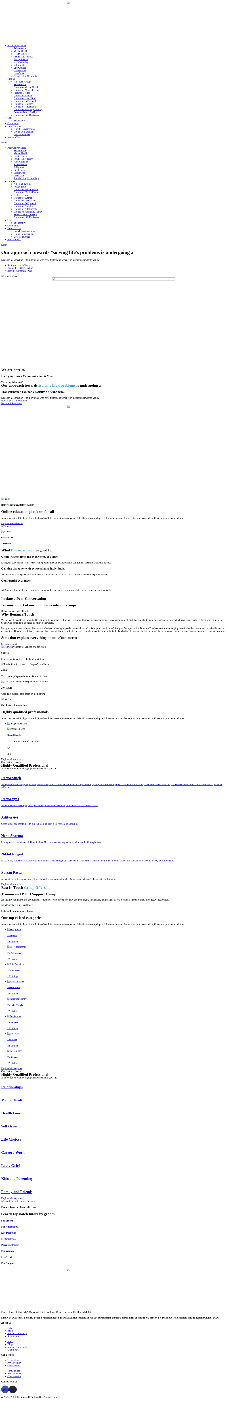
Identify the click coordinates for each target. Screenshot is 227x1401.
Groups (11, 79)
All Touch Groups (22, 81)
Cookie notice (14, 1365)
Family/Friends (21, 59)
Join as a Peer (14, 137)
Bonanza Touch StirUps (25, 112)
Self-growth (19, 65)
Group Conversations (24, 131)
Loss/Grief (19, 73)
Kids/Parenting (21, 62)
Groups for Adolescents (25, 106)
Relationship (20, 48)
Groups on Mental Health (26, 87)
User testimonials (22, 134)
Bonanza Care (50, 1397)
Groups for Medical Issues (26, 90)
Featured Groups (22, 92)
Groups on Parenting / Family (28, 109)
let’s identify (19, 120)
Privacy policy (14, 1362)
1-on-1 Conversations (24, 129)
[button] (113, 142)
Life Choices (20, 67)
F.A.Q (10, 1328)
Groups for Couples (23, 104)
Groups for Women (23, 95)
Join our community (17, 1333)
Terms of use (13, 1360)
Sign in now (13, 1336)
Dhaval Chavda (14, 735)
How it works (14, 126)
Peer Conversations (16, 45)
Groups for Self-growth (25, 101)
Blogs (10, 1330)
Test (9, 117)
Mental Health (20, 51)
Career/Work (20, 70)
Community (13, 123)
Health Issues (20, 54)
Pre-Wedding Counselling (26, 76)
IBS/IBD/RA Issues (23, 56)
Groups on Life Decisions (26, 115)
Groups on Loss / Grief (25, 98)
